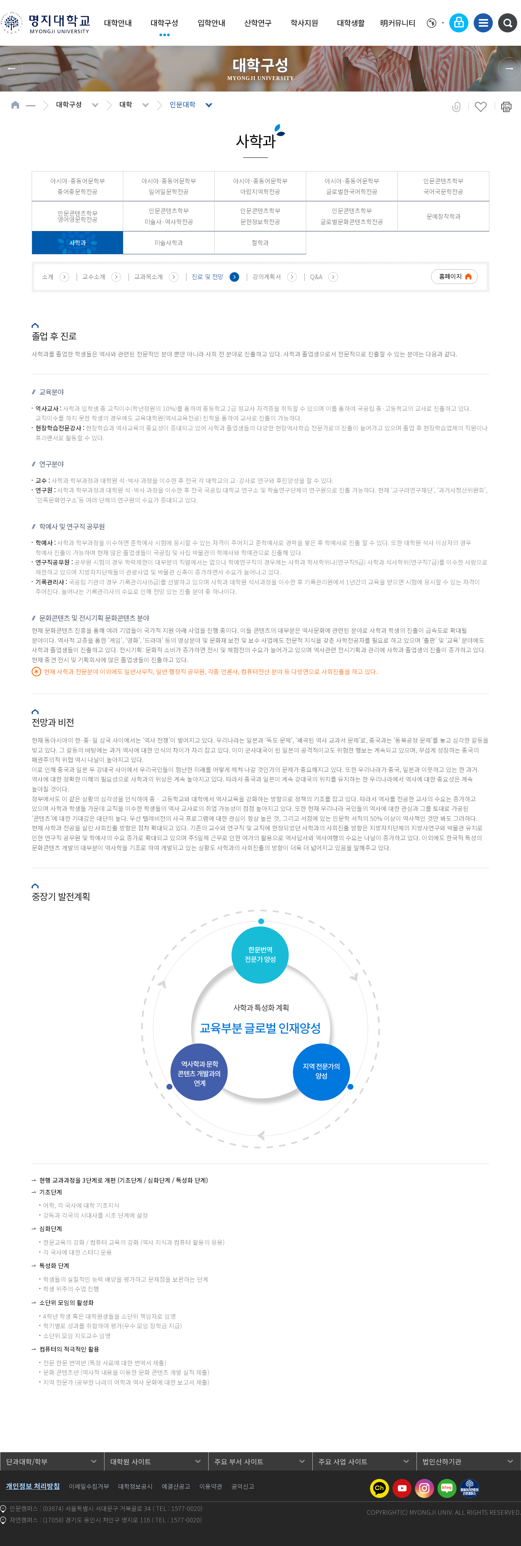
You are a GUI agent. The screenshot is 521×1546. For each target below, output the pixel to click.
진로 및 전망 (208, 276)
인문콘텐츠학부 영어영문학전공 (78, 216)
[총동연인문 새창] (469, 1483)
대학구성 (164, 22)
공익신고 (243, 1486)
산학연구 (258, 22)
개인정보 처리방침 (33, 1486)
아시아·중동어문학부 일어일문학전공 (169, 186)
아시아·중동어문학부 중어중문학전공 (77, 186)
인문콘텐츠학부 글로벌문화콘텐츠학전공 (351, 216)
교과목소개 (148, 276)
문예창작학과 (443, 216)
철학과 (260, 242)
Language (435, 23)
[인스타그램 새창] (424, 1483)
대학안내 (118, 22)
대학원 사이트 (130, 1461)
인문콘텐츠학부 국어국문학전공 (443, 186)
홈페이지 (450, 276)
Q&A (316, 276)
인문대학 (183, 104)
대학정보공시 (135, 1486)
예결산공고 (176, 1486)
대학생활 (351, 22)
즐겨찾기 (481, 106)
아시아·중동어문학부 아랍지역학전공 (260, 186)
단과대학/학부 (27, 1461)
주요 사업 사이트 (343, 1461)
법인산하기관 (442, 1461)
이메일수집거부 (89, 1486)
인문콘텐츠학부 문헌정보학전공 (260, 216)
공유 (456, 106)
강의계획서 (266, 276)
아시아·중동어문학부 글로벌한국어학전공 (352, 186)
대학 (125, 104)
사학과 (77, 242)
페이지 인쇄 (506, 106)
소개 (47, 276)
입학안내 (211, 22)
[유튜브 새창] (402, 1483)
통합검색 (507, 22)
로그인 (458, 22)
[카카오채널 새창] (379, 1483)
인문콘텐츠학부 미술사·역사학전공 (169, 216)
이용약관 (210, 1486)
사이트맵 (483, 22)
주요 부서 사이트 (239, 1461)
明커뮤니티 (397, 22)
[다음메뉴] (509, 68)
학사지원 (304, 22)
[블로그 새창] (447, 1483)
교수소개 (93, 276)
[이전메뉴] (11, 68)
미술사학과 (168, 242)
